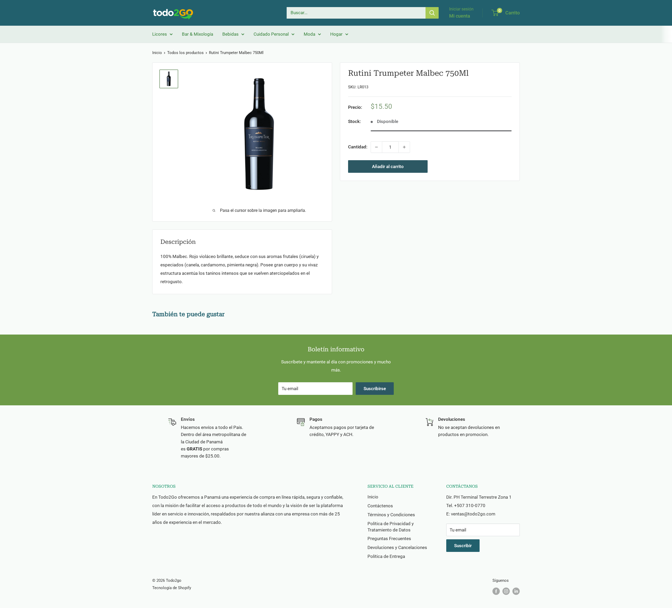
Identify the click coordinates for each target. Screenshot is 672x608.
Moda (309, 34)
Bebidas (230, 34)
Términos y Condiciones (391, 514)
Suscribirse (375, 388)
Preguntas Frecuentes (389, 538)
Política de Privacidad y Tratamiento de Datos (391, 526)
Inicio (157, 52)
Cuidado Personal (271, 34)
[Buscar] (432, 13)
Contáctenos (380, 505)
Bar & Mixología (197, 34)
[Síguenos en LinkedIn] (516, 591)
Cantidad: (358, 146)
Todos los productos (185, 52)
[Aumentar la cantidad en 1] (404, 147)
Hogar (336, 34)
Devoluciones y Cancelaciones (397, 547)
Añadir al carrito (388, 166)
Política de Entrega (386, 556)
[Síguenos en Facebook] (496, 591)
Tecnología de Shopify (171, 587)
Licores (159, 34)
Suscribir (463, 545)
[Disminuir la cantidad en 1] (376, 147)
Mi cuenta (459, 16)
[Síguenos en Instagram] (506, 591)
